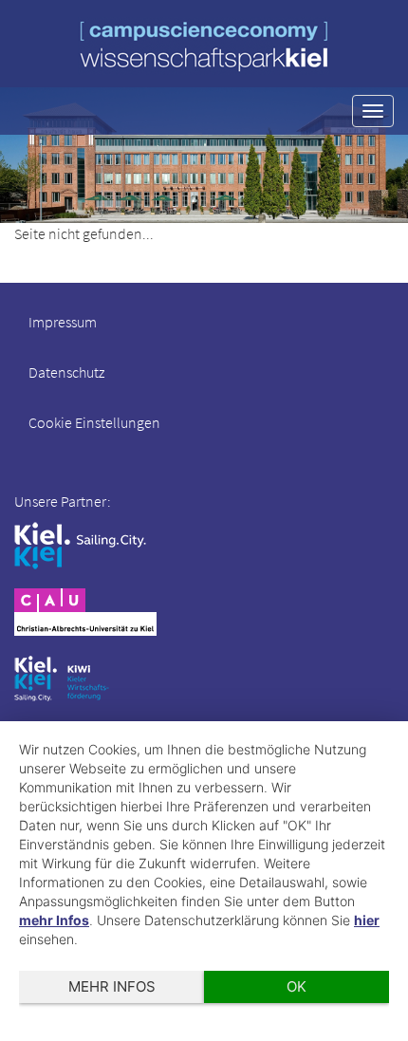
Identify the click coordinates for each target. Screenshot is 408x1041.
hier (367, 920)
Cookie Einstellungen (94, 422)
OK (296, 986)
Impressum (62, 321)
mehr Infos (54, 920)
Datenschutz (66, 371)
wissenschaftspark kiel (204, 46)
